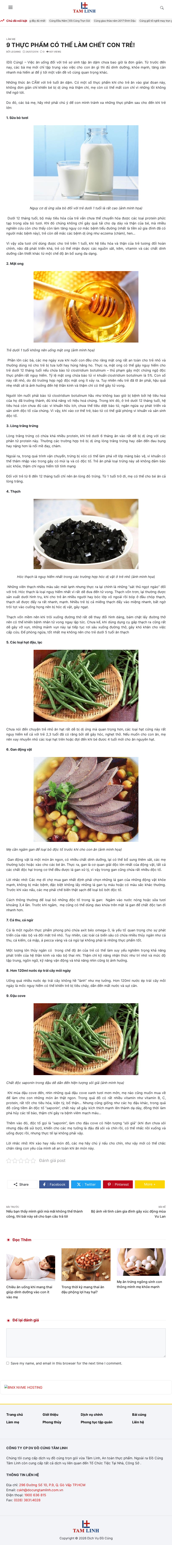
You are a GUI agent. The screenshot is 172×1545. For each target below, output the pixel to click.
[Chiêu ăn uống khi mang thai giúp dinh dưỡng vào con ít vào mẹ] (30, 1264)
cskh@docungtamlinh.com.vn (40, 1490)
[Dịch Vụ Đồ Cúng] (84, 7)
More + (154, 1184)
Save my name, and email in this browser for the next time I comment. (66, 1363)
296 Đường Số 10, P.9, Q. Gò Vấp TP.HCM (52, 1485)
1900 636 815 (35, 1495)
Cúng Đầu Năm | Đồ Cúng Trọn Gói (61, 20)
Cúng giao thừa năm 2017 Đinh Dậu (106, 20)
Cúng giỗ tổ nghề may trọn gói (148, 20)
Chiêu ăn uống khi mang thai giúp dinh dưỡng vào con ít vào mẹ (29, 1292)
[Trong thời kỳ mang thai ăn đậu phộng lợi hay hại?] (85, 1264)
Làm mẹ (11, 39)
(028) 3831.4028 (27, 1500)
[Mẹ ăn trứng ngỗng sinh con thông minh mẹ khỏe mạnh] (141, 1262)
